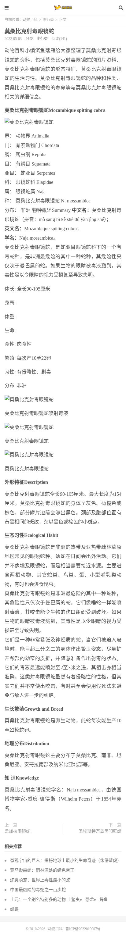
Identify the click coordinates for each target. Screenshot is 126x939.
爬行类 (48, 20)
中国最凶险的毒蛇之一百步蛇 (38, 889)
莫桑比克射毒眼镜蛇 (29, 31)
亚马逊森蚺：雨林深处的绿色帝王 (42, 870)
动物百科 (63, 8)
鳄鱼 (103, 899)
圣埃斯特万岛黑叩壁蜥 (100, 831)
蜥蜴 (14, 909)
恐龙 (89, 899)
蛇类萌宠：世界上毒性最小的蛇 (40, 880)
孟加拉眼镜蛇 (17, 831)
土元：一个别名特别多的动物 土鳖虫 (45, 899)
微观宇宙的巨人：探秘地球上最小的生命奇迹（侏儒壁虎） (65, 860)
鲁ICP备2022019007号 (83, 929)
